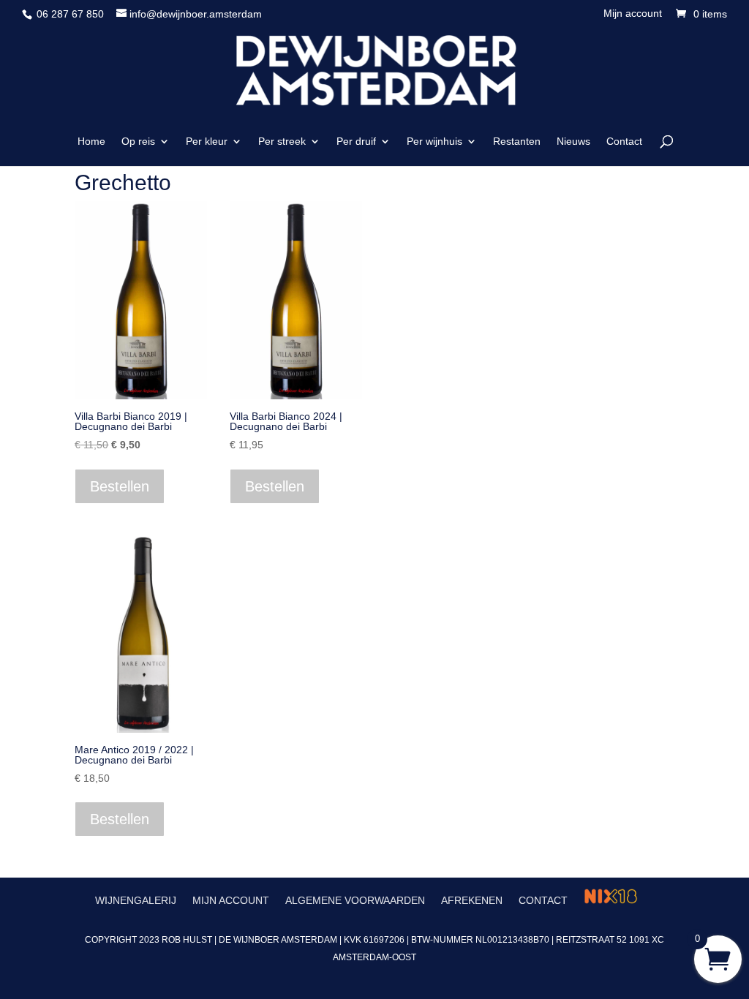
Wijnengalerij (135, 900)
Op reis (138, 141)
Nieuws (573, 141)
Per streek (282, 141)
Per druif (356, 141)
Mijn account (632, 13)
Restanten (517, 141)
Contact (624, 141)
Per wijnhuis (434, 141)
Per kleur (206, 141)
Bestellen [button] (119, 486)
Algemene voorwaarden (355, 900)
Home (91, 141)
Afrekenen (472, 900)
